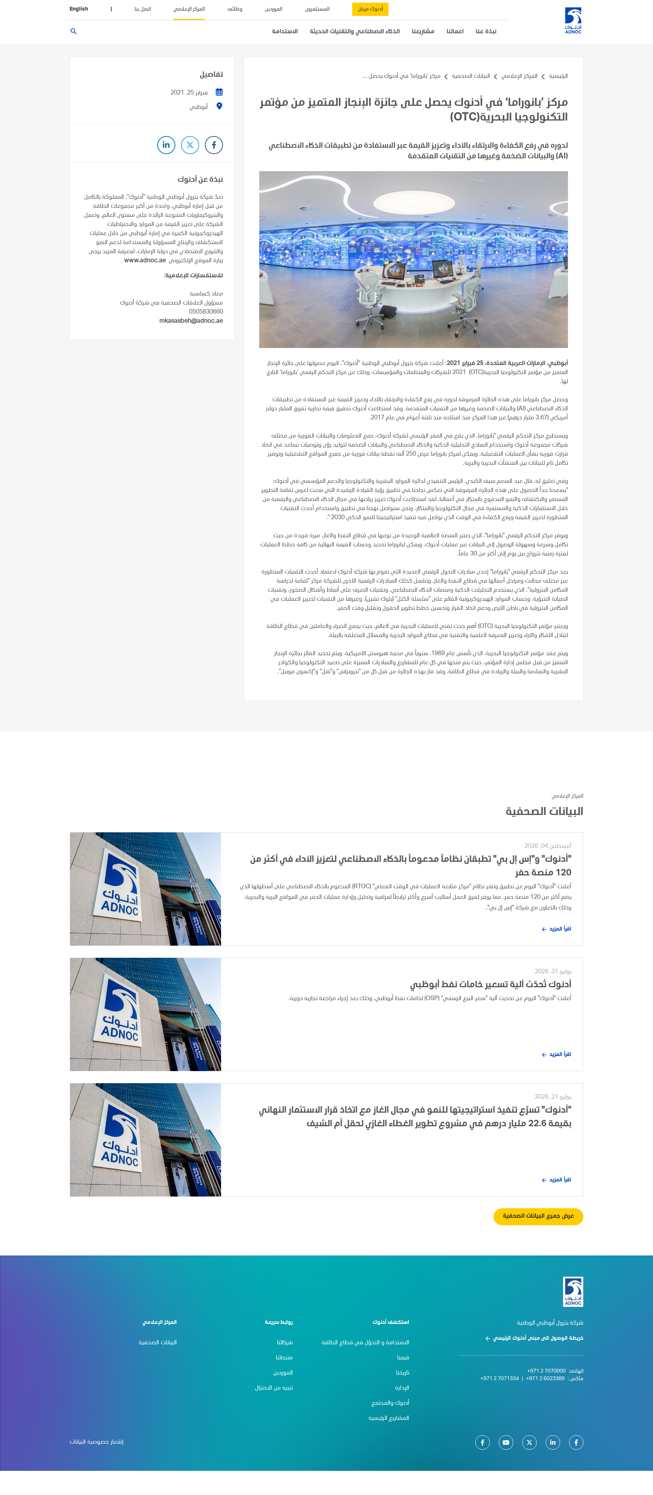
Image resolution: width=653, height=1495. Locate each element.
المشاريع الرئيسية (388, 1419)
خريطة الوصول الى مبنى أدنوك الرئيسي (538, 1338)
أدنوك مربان (370, 9)
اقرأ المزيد (560, 929)
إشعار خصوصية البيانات (97, 1442)
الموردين (273, 9)
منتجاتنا (284, 1358)
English (79, 9)
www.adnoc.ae (145, 261)
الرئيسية (558, 77)
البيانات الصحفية (471, 77)
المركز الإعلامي (189, 9)
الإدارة (402, 1388)
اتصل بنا (143, 9)
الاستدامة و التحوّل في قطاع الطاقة (365, 1343)
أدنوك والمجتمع (390, 1404)
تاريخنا (402, 1373)
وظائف (234, 9)
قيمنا (403, 1358)
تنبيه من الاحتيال (274, 1388)
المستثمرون (317, 9)
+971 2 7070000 (546, 1371)
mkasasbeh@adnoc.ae (191, 321)
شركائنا (285, 1343)
